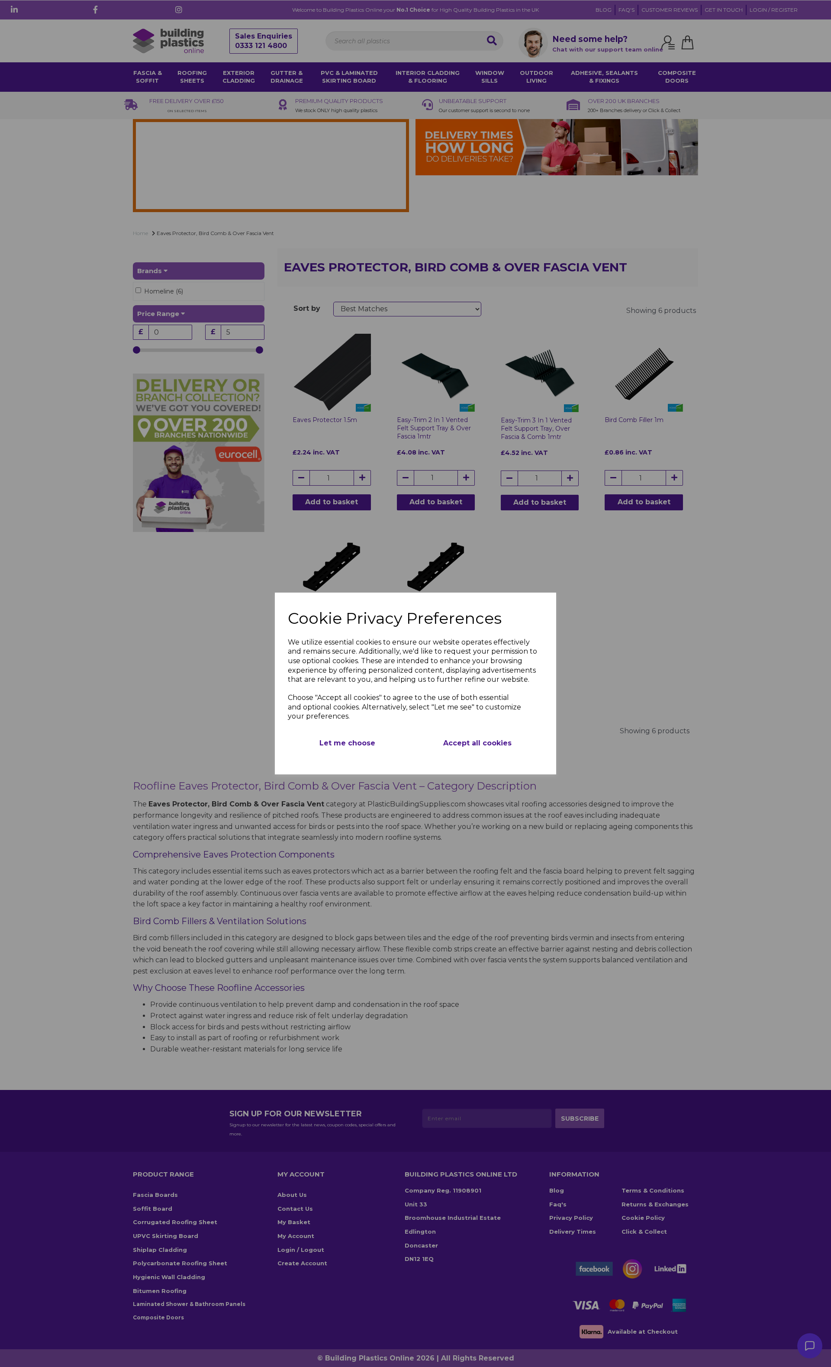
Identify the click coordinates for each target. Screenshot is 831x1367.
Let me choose (347, 743)
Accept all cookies (477, 743)
